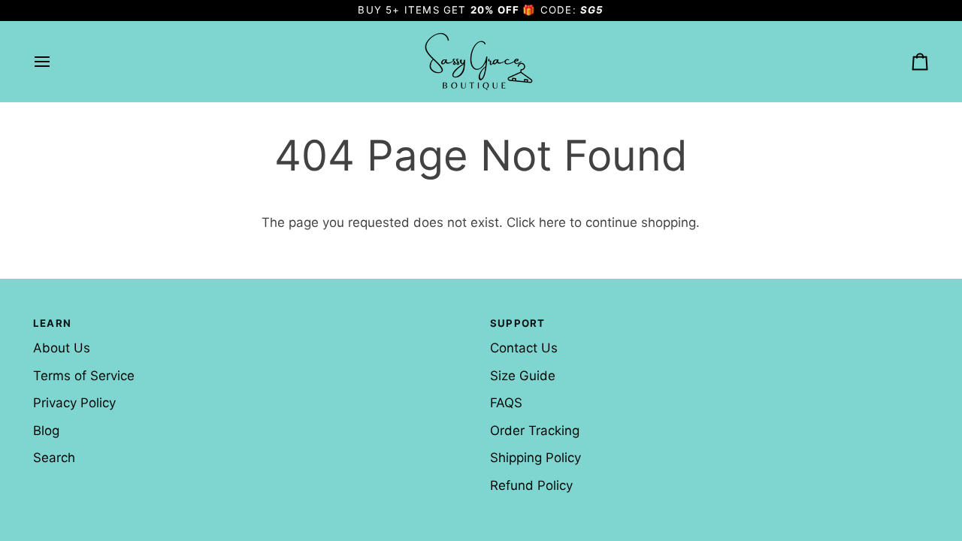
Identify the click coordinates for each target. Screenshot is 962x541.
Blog (46, 430)
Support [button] (517, 323)
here (552, 222)
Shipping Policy (535, 457)
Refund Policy (531, 485)
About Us (61, 347)
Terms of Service (84, 375)
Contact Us (524, 347)
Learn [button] (52, 323)
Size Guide (522, 375)
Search (54, 457)
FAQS (506, 402)
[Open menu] (55, 61)
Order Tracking (534, 430)
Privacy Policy (74, 402)
